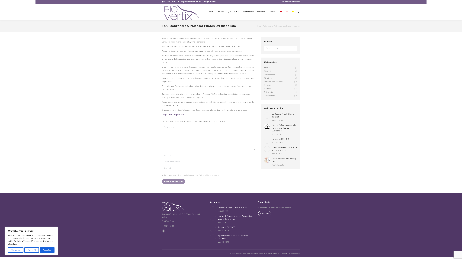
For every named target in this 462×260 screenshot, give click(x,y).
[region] (31, 241)
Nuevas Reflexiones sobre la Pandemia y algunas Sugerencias (284, 128)
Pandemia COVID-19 (280, 139)
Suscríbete (264, 213)
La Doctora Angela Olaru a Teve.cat (283, 115)
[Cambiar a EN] (287, 12)
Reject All (32, 250)
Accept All (47, 250)
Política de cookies (294, 253)
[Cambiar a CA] (281, 12)
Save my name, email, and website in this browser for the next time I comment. (191, 175)
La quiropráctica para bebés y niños (284, 159)
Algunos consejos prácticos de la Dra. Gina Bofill (284, 148)
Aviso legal (267, 253)
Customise (15, 250)
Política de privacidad (279, 253)
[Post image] (267, 116)
